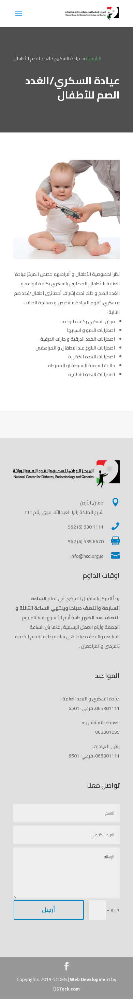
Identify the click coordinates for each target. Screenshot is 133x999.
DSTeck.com (66, 988)
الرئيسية (93, 58)
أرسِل (48, 909)
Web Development (90, 979)
